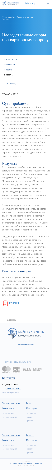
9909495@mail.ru (10, 392)
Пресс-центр (10, 59)
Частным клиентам (11, 403)
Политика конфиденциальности (16, 362)
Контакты (8, 377)
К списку (11, 83)
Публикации (9, 64)
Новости (8, 69)
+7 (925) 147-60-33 (10, 384)
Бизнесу (30, 403)
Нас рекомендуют (9, 417)
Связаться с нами (13, 388)
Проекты (8, 75)
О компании (8, 408)
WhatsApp (30, 3)
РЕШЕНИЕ (14, 303)
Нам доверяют (8, 413)
